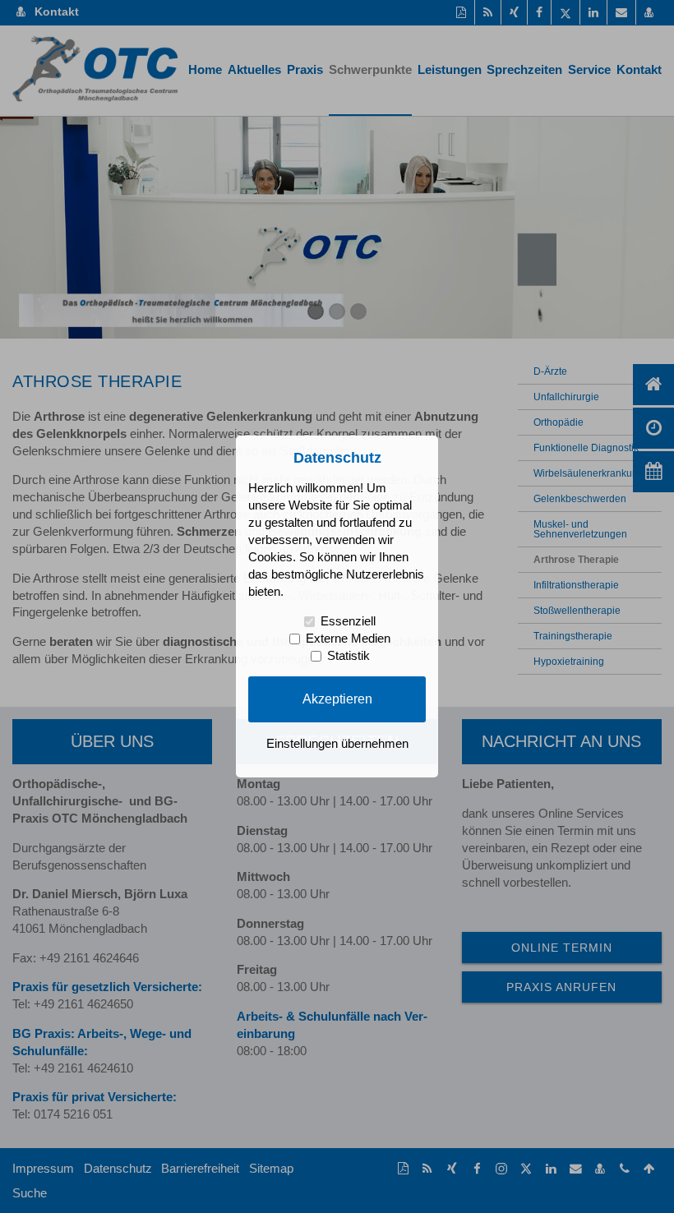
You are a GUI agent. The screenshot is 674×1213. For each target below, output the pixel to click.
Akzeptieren (337, 698)
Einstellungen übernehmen (337, 743)
